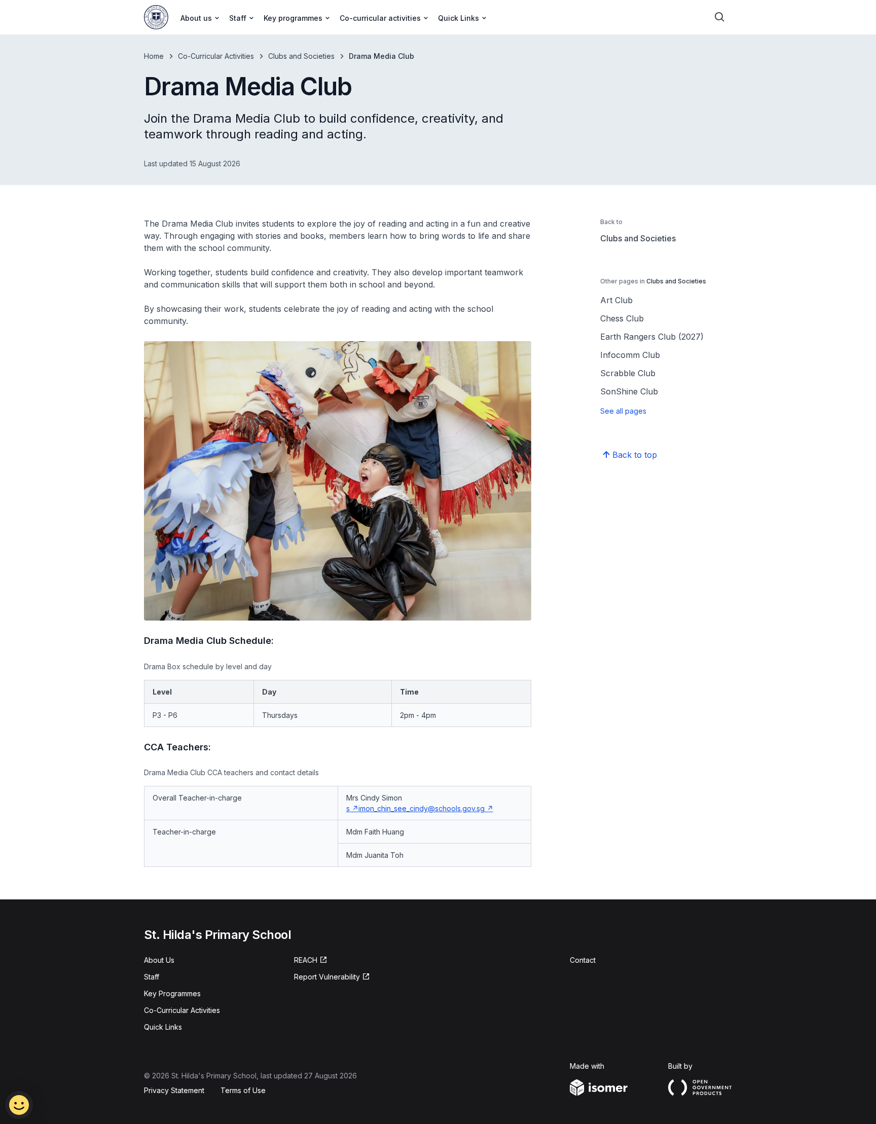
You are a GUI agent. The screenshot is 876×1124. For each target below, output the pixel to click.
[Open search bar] (720, 17)
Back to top (634, 455)
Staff (151, 976)
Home (154, 56)
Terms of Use (243, 1090)
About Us (159, 960)
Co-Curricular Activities (216, 56)
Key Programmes (172, 993)
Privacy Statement (174, 1090)
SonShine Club (629, 391)
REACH (310, 960)
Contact (583, 960)
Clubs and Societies (301, 56)
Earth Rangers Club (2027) (652, 337)
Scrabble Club (627, 373)
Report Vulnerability (327, 977)
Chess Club (622, 318)
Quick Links (163, 1027)
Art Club (616, 300)
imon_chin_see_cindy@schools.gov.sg (425, 808)
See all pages (623, 411)
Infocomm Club (630, 355)
